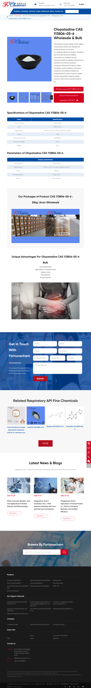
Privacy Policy (17, 686)
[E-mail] (89, 448)
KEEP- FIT (56, 586)
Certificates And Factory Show (40, 624)
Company (24, 11)
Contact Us (59, 11)
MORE (45, 443)
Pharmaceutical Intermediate (39, 586)
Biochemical (57, 580)
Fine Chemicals (58, 583)
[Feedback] (89, 465)
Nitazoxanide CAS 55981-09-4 (62, 609)
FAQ (8, 638)
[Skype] (89, 443)
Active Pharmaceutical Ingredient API (36, 16)
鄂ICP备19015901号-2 (53, 684)
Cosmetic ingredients (14, 580)
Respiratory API (57, 16)
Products (17, 11)
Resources (45, 11)
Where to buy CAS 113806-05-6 (68, 89)
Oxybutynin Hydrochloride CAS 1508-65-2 (17, 610)
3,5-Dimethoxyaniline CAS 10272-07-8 (40, 610)
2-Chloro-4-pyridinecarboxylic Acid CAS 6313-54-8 (63, 603)
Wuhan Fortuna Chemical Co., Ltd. (24, 684)
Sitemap (9, 686)
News (52, 11)
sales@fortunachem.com (47, 5)
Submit (40, 378)
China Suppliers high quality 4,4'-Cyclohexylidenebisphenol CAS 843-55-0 (40, 604)
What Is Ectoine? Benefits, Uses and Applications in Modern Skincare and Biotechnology (18, 503)
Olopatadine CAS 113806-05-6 (20, 18)
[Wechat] (89, 461)
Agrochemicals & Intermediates (40, 580)
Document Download (60, 635)
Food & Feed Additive (14, 583)
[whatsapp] (89, 452)
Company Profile (12, 624)
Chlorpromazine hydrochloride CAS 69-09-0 (17, 603)
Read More (14, 513)
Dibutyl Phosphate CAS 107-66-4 (17, 613)
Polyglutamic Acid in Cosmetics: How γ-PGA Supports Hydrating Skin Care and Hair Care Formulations (45, 505)
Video (32, 638)
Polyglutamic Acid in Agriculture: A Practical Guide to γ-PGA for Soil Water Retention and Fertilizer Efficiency (71, 506)
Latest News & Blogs (45, 463)
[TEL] (89, 456)
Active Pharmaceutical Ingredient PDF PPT (69, 97)
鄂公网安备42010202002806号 (69, 684)
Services (32, 11)
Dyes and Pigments (36, 583)
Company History (58, 624)
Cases (38, 11)
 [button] (7, 97)
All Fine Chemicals (13, 591)
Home (11, 16)
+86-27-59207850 (69, 5)
